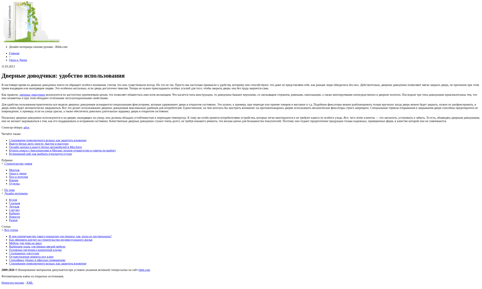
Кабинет (14, 213)
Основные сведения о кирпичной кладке (35, 250)
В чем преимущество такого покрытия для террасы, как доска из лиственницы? (60, 236)
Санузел (14, 210)
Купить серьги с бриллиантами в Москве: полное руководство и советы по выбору (62, 150)
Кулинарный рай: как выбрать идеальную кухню (40, 153)
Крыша (13, 180)
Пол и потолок (18, 176)
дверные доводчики (32, 94)
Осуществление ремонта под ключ (31, 256)
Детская (14, 206)
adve (26, 127)
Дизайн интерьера (16, 193)
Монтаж (14, 170)
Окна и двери (18, 173)
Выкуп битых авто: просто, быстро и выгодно (39, 143)
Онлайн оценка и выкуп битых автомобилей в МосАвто (45, 147)
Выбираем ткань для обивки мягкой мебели (37, 246)
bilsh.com (144, 269)
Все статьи (11, 230)
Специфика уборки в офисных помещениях (37, 260)
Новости (14, 216)
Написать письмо (13, 282)
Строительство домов (18, 163)
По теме (9, 190)
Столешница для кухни (24, 253)
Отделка (14, 183)
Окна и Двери (18, 60)
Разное (13, 220)
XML (29, 282)
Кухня (13, 199)
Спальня (14, 203)
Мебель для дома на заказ (25, 243)
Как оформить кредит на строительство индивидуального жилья (50, 239)
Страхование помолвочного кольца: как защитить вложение (47, 140)
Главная (14, 53)
